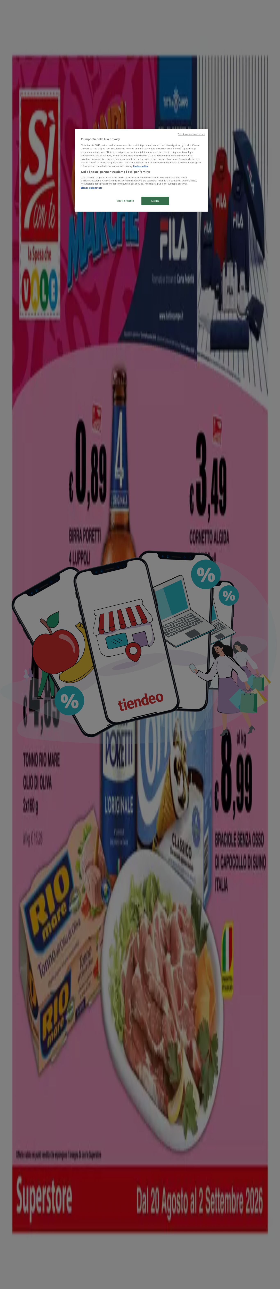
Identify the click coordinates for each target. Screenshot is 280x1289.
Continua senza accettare (191, 134)
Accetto (155, 200)
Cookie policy (140, 165)
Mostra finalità (125, 200)
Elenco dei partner (91, 187)
